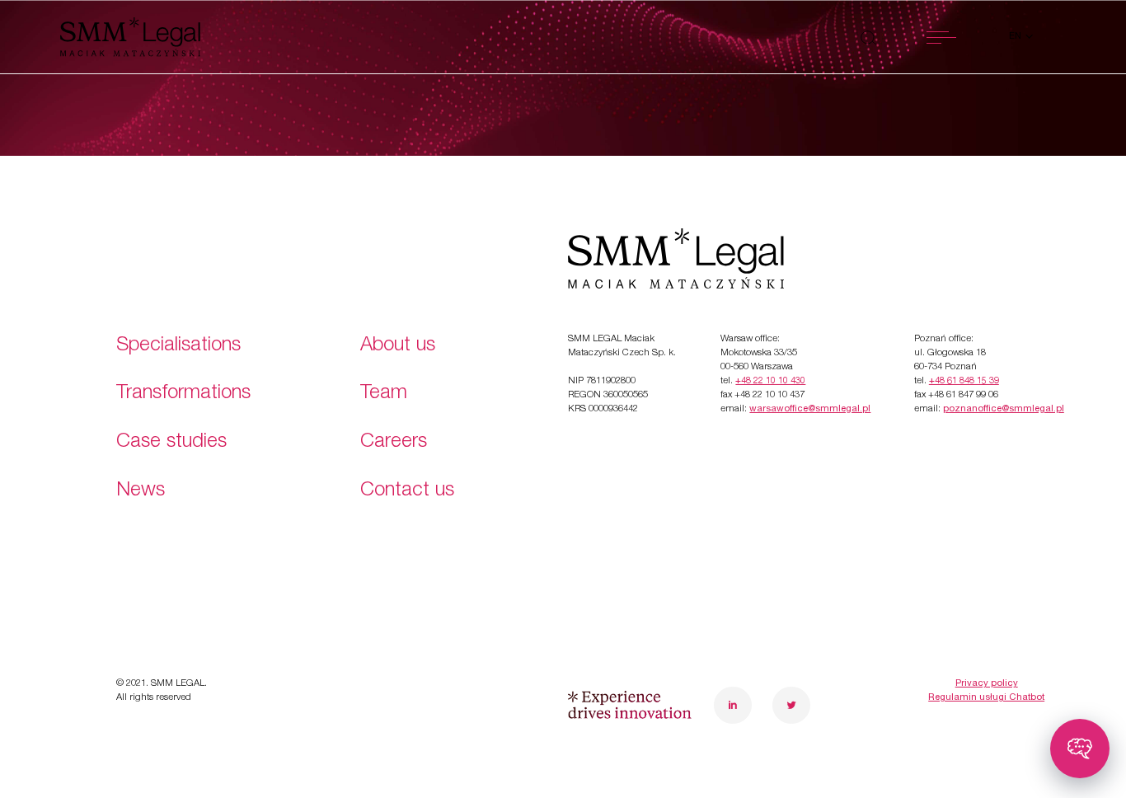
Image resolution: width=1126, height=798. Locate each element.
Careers (393, 443)
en (1016, 36)
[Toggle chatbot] (1080, 748)
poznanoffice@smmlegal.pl (1003, 409)
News (140, 491)
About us (397, 346)
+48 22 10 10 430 (770, 381)
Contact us (407, 491)
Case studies (171, 443)
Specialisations (178, 346)
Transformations (183, 394)
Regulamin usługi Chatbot (986, 697)
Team (383, 394)
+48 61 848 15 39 (964, 381)
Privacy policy (986, 683)
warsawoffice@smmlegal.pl (809, 409)
